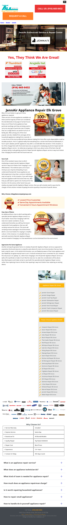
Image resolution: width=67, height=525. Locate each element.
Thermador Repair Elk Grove (51, 340)
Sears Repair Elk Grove (49, 356)
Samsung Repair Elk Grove (50, 363)
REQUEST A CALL (18, 16)
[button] (64, 2)
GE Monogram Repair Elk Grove (52, 361)
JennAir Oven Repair (48, 293)
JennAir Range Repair (48, 295)
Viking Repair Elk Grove (49, 350)
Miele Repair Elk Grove (49, 394)
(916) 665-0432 (55, 8)
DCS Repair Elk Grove (48, 379)
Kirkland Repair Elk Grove (50, 387)
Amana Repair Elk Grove (49, 332)
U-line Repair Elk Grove (49, 384)
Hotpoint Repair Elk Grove (50, 327)
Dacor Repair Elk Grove (49, 330)
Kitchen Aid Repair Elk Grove (51, 358)
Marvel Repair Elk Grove (49, 389)
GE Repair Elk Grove (48, 369)
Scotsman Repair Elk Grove (50, 376)
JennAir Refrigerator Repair (50, 303)
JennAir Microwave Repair (50, 311)
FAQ (23, 514)
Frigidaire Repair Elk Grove (50, 371)
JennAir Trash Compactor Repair (52, 308)
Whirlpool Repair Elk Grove (50, 345)
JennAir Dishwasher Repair (50, 300)
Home (2, 22)
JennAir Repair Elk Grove (49, 392)
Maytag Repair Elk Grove (49, 353)
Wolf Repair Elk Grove (49, 343)
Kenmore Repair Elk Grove (50, 366)
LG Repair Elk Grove (48, 374)
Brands (8, 22)
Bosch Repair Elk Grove (49, 337)
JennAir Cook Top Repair (49, 298)
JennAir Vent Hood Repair (50, 306)
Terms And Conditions (39, 514)
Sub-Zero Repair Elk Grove (50, 348)
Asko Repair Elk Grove (49, 335)
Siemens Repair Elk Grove (50, 382)
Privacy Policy (28, 514)
